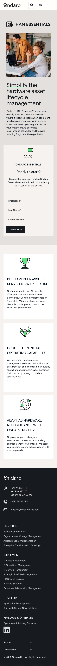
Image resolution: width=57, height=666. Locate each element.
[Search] (31, 5)
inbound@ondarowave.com (25, 509)
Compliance (10, 649)
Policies (7, 642)
